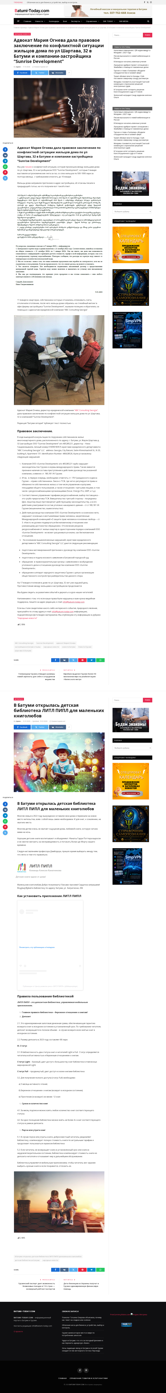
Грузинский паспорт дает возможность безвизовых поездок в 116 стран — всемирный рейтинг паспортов (36, 1286)
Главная (27, 21)
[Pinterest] (5, 172)
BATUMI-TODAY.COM (76, 1384)
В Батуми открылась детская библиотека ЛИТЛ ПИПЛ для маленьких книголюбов (48, 1256)
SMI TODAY (108, 21)
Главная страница (20, 28)
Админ (18, 67)
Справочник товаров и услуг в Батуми (89, 1378)
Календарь (54, 21)
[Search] (148, 21)
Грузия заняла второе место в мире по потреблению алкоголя (53, 2)
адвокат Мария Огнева (65, 643)
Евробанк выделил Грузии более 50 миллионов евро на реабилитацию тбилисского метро (80, 676)
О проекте (18, 1331)
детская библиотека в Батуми (27, 1260)
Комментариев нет (41, 67)
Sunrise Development (44, 643)
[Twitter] (5, 178)
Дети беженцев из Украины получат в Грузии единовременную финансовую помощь (81, 1286)
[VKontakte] (5, 155)
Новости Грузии (84, 647)
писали (28, 166)
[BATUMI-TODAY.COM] (32, 11)
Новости (39, 21)
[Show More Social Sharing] (69, 72)
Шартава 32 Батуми (23, 651)
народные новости (51, 647)
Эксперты (75, 21)
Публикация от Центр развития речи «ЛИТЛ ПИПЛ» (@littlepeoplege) (50, 986)
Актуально (19, 699)
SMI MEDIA (123, 21)
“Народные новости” (27, 618)
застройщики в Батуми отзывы (28, 647)
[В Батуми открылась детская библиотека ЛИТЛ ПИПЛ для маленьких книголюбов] (59, 762)
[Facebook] (5, 149)
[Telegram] (5, 161)
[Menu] (18, 21)
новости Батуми (68, 647)
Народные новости (22, 34)
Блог (65, 21)
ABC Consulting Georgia (24, 643)
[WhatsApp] (5, 166)
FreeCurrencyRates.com (120, 1314)
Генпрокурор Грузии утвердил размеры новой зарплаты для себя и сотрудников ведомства (36, 676)
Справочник (91, 21)
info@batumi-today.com (73, 602)
